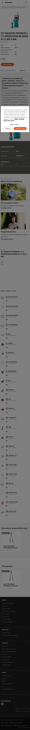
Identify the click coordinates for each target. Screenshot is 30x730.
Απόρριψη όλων (8, 128)
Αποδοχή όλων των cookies (20, 128)
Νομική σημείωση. (11, 120)
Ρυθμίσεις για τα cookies (14, 124)
